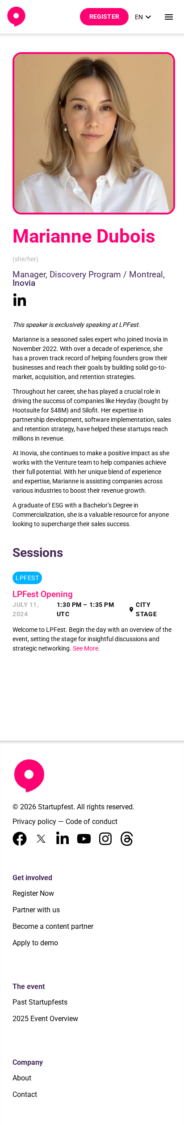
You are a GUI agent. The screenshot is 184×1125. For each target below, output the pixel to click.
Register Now (33, 893)
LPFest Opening (43, 594)
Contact (25, 1094)
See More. (86, 648)
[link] (144, 17)
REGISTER (104, 16)
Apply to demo (35, 943)
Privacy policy (34, 821)
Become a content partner (53, 926)
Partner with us (36, 910)
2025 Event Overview (45, 1018)
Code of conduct (91, 821)
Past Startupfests (40, 1002)
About (22, 1078)
